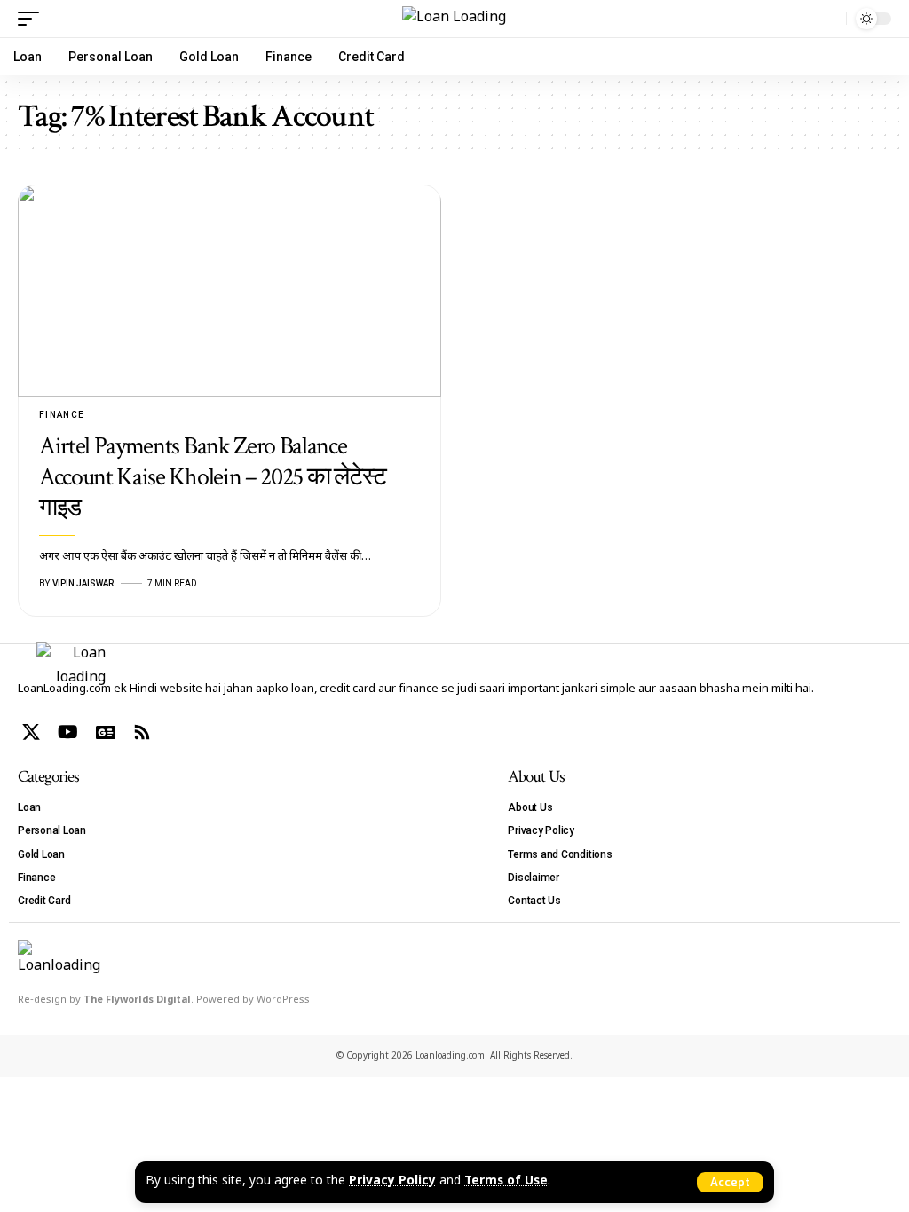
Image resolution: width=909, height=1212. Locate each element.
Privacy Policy (392, 1182)
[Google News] (105, 732)
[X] (31, 732)
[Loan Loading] (454, 18)
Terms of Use (506, 1182)
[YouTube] (68, 732)
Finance (62, 415)
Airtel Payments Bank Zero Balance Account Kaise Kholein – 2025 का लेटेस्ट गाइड (212, 476)
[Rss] (142, 732)
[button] (730, 1182)
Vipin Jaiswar (83, 583)
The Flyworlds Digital (137, 1000)
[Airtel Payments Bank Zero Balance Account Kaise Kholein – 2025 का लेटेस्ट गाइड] (229, 291)
